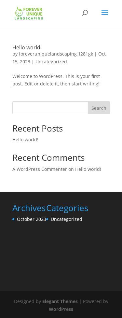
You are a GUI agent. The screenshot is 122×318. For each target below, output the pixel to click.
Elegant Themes (60, 301)
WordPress (61, 309)
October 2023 (31, 219)
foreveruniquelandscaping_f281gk (56, 54)
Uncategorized (51, 61)
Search (98, 108)
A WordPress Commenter (39, 169)
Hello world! (27, 47)
